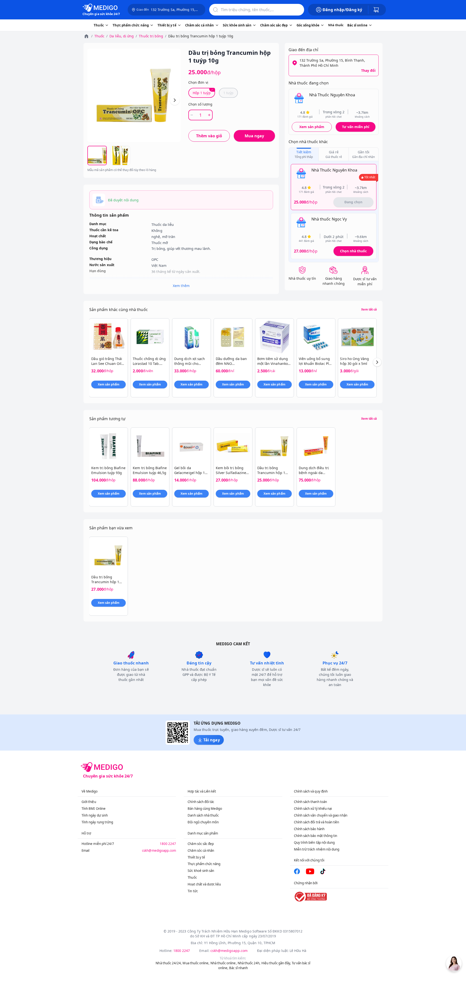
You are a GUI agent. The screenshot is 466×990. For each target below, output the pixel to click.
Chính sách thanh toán (310, 802)
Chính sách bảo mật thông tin (315, 836)
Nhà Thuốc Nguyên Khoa (332, 95)
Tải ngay (211, 740)
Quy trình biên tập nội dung (314, 842)
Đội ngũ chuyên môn (203, 822)
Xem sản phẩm (312, 126)
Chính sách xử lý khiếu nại (313, 808)
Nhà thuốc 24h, (249, 963)
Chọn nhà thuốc (353, 251)
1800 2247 (168, 844)
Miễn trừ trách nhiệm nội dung (317, 849)
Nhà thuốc (335, 25)
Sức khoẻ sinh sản (201, 870)
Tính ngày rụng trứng (97, 822)
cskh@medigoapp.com (159, 850)
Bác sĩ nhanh (238, 968)
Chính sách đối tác (201, 802)
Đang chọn (353, 202)
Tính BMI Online (94, 808)
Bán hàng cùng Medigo (205, 808)
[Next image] (175, 100)
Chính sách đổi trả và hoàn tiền (316, 822)
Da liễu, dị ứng (121, 36)
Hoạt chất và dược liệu (204, 884)
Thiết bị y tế (196, 857)
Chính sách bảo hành (309, 829)
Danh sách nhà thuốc (203, 815)
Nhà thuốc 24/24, (169, 963)
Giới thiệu (89, 802)
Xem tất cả (369, 309)
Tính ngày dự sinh (95, 815)
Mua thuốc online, (196, 963)
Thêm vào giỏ (209, 136)
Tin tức (193, 891)
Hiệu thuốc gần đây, (276, 963)
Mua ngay (254, 136)
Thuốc (99, 36)
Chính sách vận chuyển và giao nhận (320, 815)
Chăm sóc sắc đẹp (201, 844)
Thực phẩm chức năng (204, 864)
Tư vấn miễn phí (355, 126)
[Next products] (377, 362)
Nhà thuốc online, (223, 963)
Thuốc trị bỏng (151, 36)
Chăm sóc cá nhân (201, 850)
